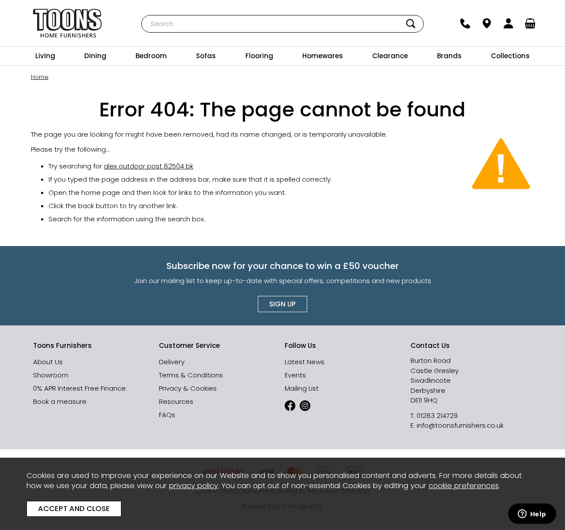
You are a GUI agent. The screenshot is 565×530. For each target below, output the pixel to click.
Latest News (304, 361)
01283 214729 (437, 415)
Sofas (206, 55)
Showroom (50, 375)
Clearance (390, 55)
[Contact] (465, 23)
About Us (48, 361)
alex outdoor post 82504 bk (148, 166)
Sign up (282, 304)
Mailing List (302, 388)
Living (45, 55)
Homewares (322, 55)
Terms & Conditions (191, 375)
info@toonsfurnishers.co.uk (460, 425)
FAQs (167, 414)
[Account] (509, 23)
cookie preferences (464, 486)
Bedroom (151, 55)
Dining (95, 55)
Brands (449, 55)
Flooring (259, 55)
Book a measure (60, 401)
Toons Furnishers (67, 23)
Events (295, 375)
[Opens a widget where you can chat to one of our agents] (532, 515)
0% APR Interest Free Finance (79, 388)
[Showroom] (487, 23)
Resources (176, 401)
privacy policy (193, 486)
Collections (510, 55)
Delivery (172, 361)
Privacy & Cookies (188, 388)
